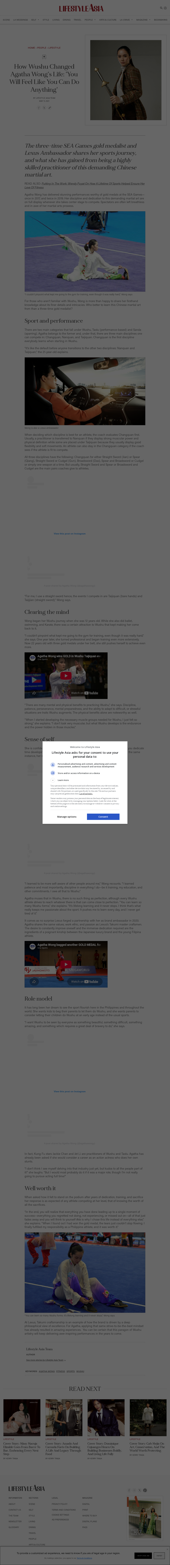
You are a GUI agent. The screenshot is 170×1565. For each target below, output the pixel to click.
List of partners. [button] (86, 794)
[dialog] (85, 782)
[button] (85, 780)
